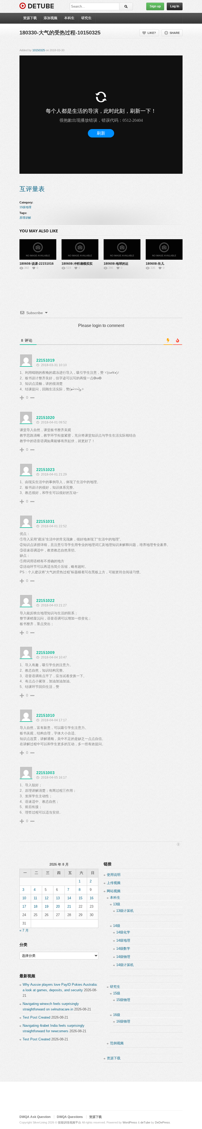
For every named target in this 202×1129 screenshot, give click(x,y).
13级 (116, 904)
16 (91, 898)
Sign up (155, 6)
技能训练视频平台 (69, 1122)
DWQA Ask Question (34, 1117)
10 (24, 898)
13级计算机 (125, 911)
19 (46, 906)
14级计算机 (125, 965)
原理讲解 (25, 217)
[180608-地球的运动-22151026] (122, 249)
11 (35, 898)
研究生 (86, 18)
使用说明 (113, 875)
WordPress (130, 1122)
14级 (116, 926)
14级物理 (123, 957)
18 (35, 906)
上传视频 (113, 883)
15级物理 (123, 1000)
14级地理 (123, 940)
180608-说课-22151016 (36, 263)
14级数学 (123, 949)
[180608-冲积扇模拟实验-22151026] (80, 249)
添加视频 (50, 18)
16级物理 (123, 1021)
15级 (116, 993)
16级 (116, 1015)
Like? (152, 32)
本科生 (69, 18)
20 (58, 906)
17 (24, 906)
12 (46, 898)
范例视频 (117, 1043)
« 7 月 (24, 930)
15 (80, 898)
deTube (145, 1122)
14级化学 (123, 932)
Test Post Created (36, 1017)
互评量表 (32, 188)
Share (175, 32)
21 (69, 906)
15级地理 (25, 207)
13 (58, 898)
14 (69, 898)
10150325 (38, 50)
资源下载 (30, 18)
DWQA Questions (70, 1117)
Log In (174, 6)
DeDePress (162, 1122)
